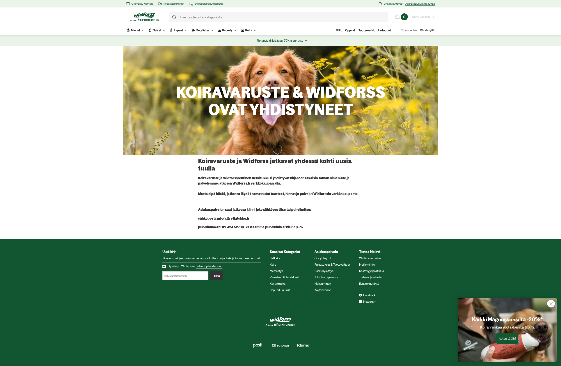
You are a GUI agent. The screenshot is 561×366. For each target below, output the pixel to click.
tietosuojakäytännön (209, 266)
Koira (273, 265)
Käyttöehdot (322, 290)
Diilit (339, 30)
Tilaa (217, 276)
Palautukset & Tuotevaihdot (332, 265)
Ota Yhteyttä (427, 30)
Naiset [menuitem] (157, 30)
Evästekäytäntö (369, 284)
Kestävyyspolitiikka (371, 271)
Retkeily (275, 258)
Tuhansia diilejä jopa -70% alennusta (280, 41)
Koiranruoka (278, 284)
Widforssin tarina (370, 258)
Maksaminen (322, 284)
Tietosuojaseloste (370, 277)
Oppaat (350, 30)
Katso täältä (507, 338)
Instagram (369, 302)
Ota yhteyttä (322, 258)
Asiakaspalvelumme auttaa (420, 3)
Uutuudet (384, 30)
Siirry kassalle (421, 17)
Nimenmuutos (409, 30)
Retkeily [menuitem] (227, 30)
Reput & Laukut (280, 290)
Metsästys (276, 271)
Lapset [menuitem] (178, 30)
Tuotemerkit (367, 30)
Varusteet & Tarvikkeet (284, 277)
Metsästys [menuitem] (202, 30)
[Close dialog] (551, 303)
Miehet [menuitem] (135, 30)
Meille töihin (367, 265)
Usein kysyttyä (324, 271)
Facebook (369, 295)
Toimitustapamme (326, 277)
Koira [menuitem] (248, 30)
